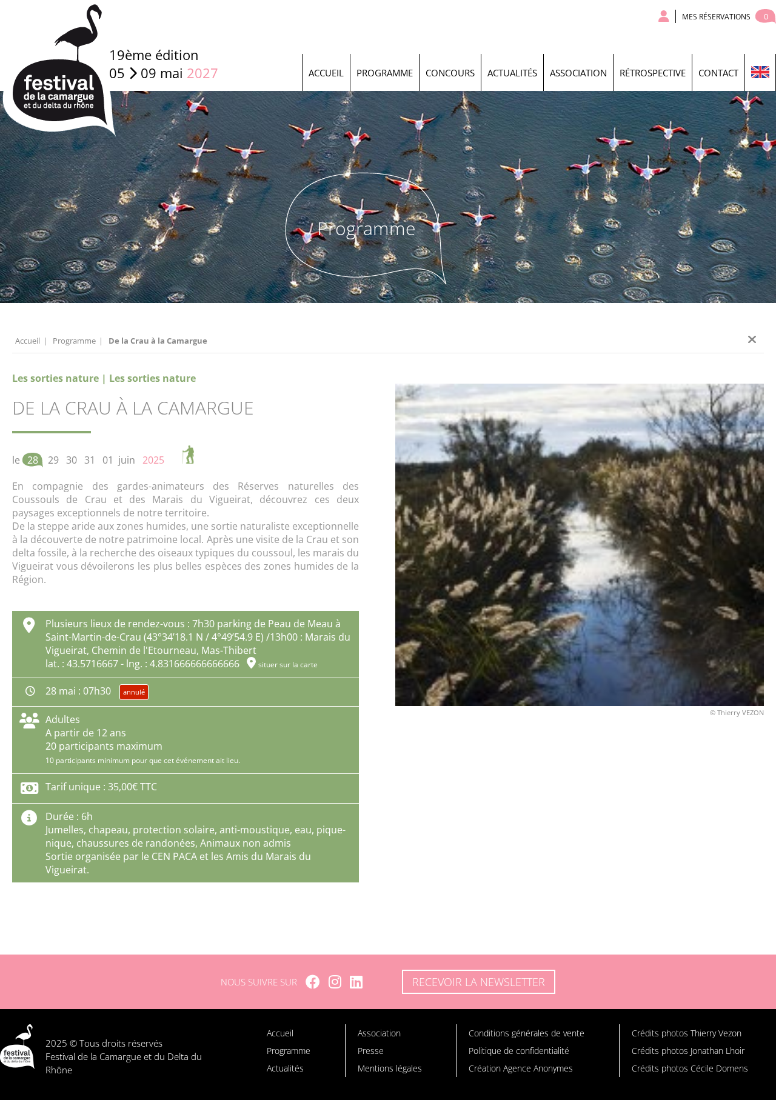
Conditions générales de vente (526, 1033)
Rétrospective (653, 73)
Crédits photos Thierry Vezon (686, 1033)
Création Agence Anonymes (521, 1068)
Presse (371, 1050)
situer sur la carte (288, 664)
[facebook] (313, 982)
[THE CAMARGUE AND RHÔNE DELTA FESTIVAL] (759, 72)
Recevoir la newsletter (478, 982)
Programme (384, 73)
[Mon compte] (664, 16)
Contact (718, 73)
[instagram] (335, 982)
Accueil (326, 73)
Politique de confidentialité (519, 1050)
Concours (450, 73)
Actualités (512, 73)
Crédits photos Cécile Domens (690, 1068)
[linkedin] (356, 982)
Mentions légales (390, 1068)
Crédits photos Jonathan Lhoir (688, 1050)
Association (578, 73)
